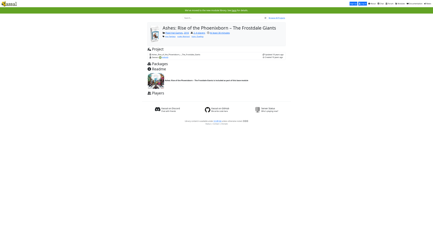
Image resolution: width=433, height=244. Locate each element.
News (428, 3)
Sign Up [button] (353, 3)
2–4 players (199, 32)
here (234, 10)
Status (208, 124)
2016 (186, 32)
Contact (216, 124)
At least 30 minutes (220, 32)
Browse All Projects (277, 18)
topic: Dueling (197, 36)
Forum (390, 3)
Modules (401, 3)
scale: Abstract (183, 36)
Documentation (415, 3)
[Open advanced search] (265, 18)
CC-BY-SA (217, 121)
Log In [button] (363, 3)
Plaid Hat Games (174, 32)
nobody (165, 57)
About (373, 3)
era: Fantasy (170, 36)
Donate (224, 124)
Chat (381, 3)
